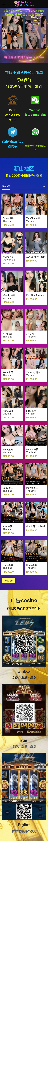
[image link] (12, 100)
